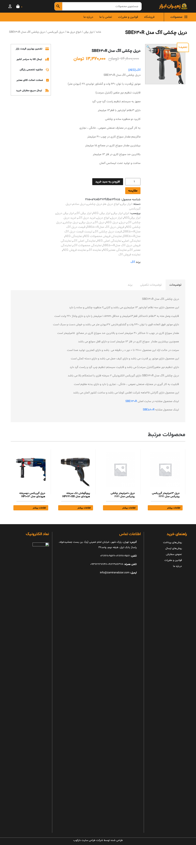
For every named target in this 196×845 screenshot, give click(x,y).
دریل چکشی (94, 204)
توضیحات (175, 285)
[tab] (175, 284)
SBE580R (148, 410)
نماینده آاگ (94, 250)
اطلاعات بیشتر (173, 507)
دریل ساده (79, 204)
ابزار (126, 213)
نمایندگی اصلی (131, 241)
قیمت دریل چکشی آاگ (108, 232)
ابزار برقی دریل (65, 213)
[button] (148, 47)
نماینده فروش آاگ (129, 255)
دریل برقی (86, 222)
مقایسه (132, 191)
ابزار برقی (88, 32)
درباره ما (88, 17)
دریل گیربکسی (55, 32)
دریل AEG (112, 222)
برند (130, 285)
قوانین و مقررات (128, 17)
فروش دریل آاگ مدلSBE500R (105, 227)
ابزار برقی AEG (101, 213)
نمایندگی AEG (73, 236)
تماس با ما (105, 17)
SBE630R (131, 401)
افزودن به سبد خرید (107, 182)
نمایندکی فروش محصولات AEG (102, 236)
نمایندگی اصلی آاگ (84, 241)
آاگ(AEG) (134, 70)
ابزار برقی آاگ (83, 213)
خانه (98, 32)
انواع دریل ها (74, 32)
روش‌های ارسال (173, 548)
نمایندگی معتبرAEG (115, 250)
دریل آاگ (99, 222)
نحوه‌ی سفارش (174, 554)
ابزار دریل (116, 218)
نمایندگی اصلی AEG (109, 241)
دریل (123, 222)
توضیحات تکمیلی (151, 285)
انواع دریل (103, 218)
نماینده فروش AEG (74, 250)
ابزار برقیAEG (132, 218)
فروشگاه (149, 17)
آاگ (133, 262)
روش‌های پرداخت (172, 542)
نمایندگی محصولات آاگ (87, 245)
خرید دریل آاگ (87, 218)
